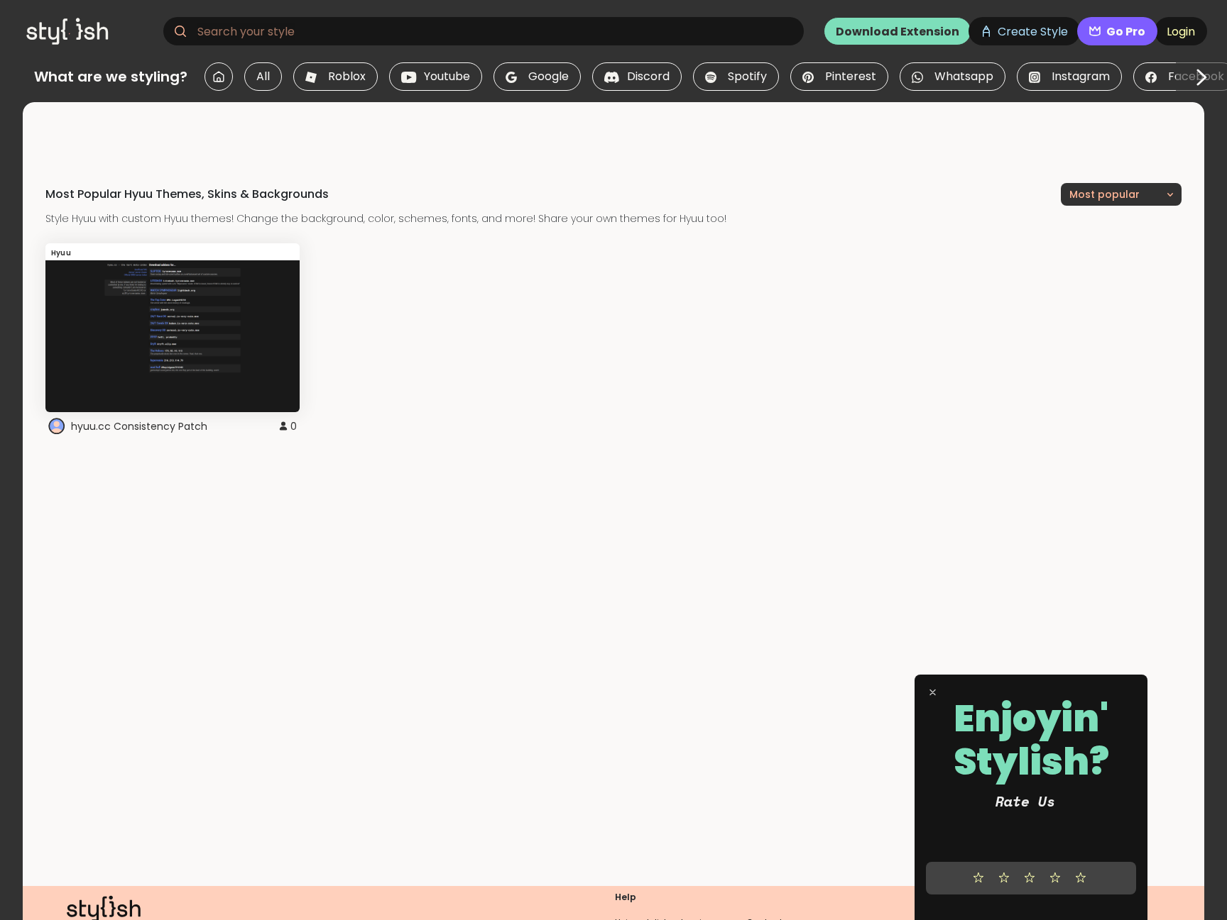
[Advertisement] (613, 134)
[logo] (89, 31)
